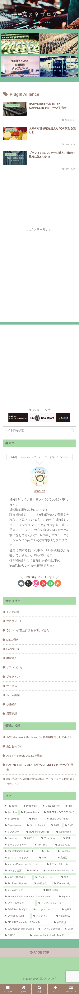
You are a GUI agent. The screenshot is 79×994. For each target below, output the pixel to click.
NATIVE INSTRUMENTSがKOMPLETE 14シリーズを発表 (39, 767)
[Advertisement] (39, 193)
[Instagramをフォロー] (35, 583)
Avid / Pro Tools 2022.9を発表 (24, 755)
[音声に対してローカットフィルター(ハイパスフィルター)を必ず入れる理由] (20, 43)
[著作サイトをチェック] (21, 583)
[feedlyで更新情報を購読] (50, 583)
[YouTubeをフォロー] (43, 583)
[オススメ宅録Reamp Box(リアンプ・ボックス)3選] (59, 66)
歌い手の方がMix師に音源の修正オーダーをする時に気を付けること (40, 781)
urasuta (39, 491)
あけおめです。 (15, 746)
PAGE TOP (41, 952)
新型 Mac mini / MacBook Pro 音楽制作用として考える (39, 737)
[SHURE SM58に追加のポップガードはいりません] (20, 66)
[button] (72, 430)
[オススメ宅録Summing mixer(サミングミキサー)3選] (59, 43)
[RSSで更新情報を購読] (57, 583)
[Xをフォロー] (28, 583)
